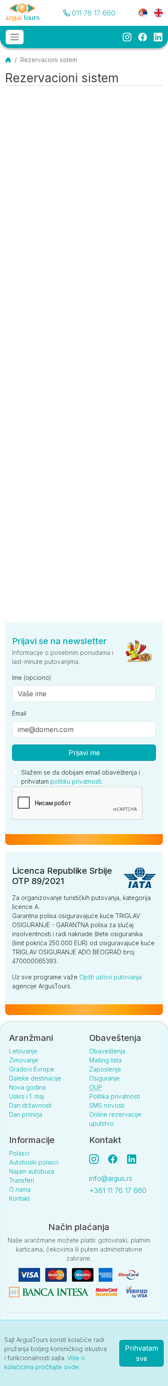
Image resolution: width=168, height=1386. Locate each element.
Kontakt (19, 1198)
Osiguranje (104, 1078)
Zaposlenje (105, 1069)
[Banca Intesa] (49, 1291)
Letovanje (23, 1051)
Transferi (21, 1180)
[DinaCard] (128, 1274)
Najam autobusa (31, 1171)
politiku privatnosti (75, 781)
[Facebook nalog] (116, 1159)
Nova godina (27, 1087)
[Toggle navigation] (15, 37)
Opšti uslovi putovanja (110, 977)
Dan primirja (25, 1114)
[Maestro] (83, 1274)
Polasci (19, 1153)
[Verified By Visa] (136, 1291)
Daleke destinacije (35, 1078)
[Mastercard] (57, 1274)
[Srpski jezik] (143, 12)
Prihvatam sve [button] (141, 1353)
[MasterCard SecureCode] (107, 1291)
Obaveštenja (107, 1051)
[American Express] (106, 1274)
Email (19, 713)
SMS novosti (106, 1105)
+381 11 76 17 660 (117, 1190)
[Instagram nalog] (97, 1159)
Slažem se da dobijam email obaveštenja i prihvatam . (80, 777)
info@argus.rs (110, 1178)
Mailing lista (105, 1060)
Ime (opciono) (31, 677)
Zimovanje (23, 1060)
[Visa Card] (30, 1274)
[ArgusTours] (22, 12)
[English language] (155, 12)
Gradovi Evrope (31, 1069)
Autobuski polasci (34, 1162)
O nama (20, 1189)
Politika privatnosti (114, 1096)
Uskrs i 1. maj (26, 1096)
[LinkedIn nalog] (132, 1159)
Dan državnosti (30, 1105)
